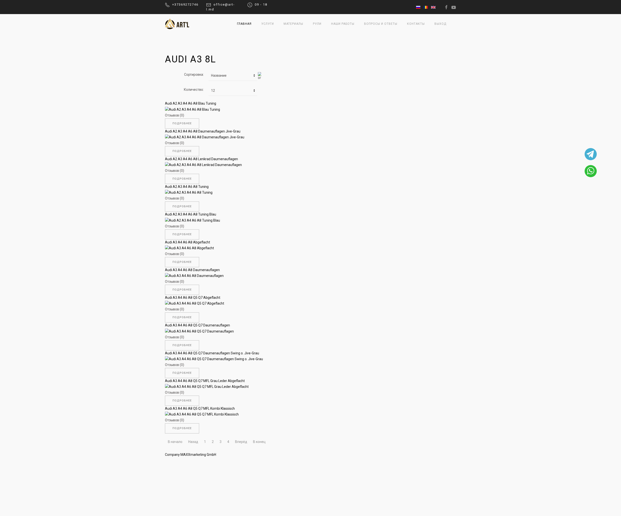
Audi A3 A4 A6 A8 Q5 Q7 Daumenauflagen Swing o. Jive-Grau (212, 353)
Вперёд (241, 442)
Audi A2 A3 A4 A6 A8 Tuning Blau (190, 214)
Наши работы (342, 23)
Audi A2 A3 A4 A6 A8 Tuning (187, 187)
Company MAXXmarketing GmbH (190, 455)
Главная (244, 23)
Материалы (293, 23)
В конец (259, 442)
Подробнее (182, 123)
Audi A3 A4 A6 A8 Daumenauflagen (192, 270)
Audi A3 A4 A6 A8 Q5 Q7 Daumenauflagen (197, 325)
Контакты (416, 23)
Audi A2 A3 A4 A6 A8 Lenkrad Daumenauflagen (201, 159)
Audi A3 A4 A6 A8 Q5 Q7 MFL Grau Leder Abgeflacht (205, 381)
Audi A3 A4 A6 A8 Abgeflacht (187, 242)
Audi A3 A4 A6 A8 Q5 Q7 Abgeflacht (192, 298)
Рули (317, 23)
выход (440, 23)
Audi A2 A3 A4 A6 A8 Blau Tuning (190, 103)
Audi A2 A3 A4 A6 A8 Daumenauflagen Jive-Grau (202, 131)
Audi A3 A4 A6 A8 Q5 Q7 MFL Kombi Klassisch (200, 408)
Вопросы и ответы (380, 23)
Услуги (267, 23)
